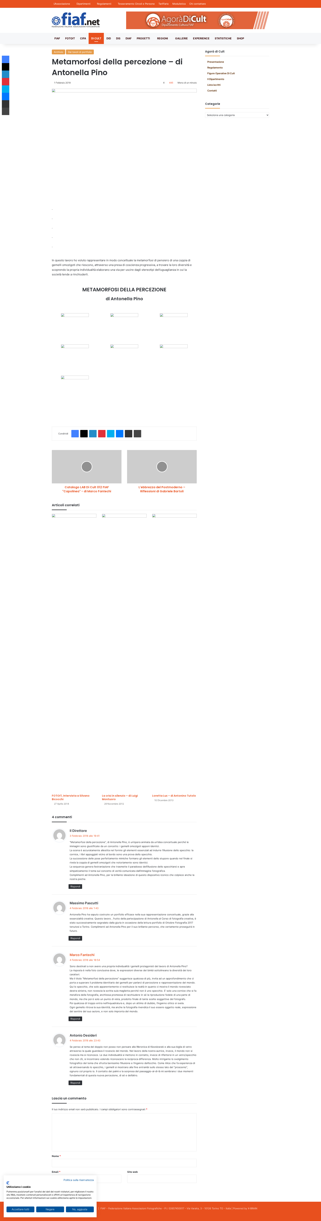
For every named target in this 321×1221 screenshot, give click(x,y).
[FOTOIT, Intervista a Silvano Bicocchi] (74, 653)
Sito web (132, 1171)
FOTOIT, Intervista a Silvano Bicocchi (71, 797)
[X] (84, 433)
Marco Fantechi (82, 955)
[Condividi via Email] (128, 433)
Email (56, 1171)
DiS (118, 38)
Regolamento (215, 67)
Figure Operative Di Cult (221, 73)
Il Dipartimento (215, 79)
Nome (56, 1156)
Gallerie (181, 38)
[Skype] (110, 433)
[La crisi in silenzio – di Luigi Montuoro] (124, 653)
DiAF (129, 38)
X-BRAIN (252, 1208)
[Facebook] (75, 433)
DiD (108, 38)
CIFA (83, 38)
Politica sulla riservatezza (79, 1180)
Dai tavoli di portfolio (80, 51)
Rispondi (75, 886)
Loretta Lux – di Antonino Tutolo (174, 796)
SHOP (240, 38)
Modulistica (179, 3)
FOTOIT (70, 38)
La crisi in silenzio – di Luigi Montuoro (120, 797)
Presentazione (215, 61)
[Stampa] (137, 433)
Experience (201, 38)
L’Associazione (62, 3)
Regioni (162, 38)
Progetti (143, 38)
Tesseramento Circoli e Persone (136, 3)
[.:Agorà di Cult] (76, 19)
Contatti (212, 90)
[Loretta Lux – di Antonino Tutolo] (174, 653)
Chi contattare (197, 3)
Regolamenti (104, 3)
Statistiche (223, 38)
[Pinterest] (102, 433)
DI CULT (96, 38)
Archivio (58, 51)
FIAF (57, 38)
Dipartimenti (83, 3)
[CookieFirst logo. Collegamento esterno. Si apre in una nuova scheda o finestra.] (8, 1183)
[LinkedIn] (93, 433)
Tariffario (163, 3)
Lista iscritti (214, 84)
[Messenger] (119, 433)
